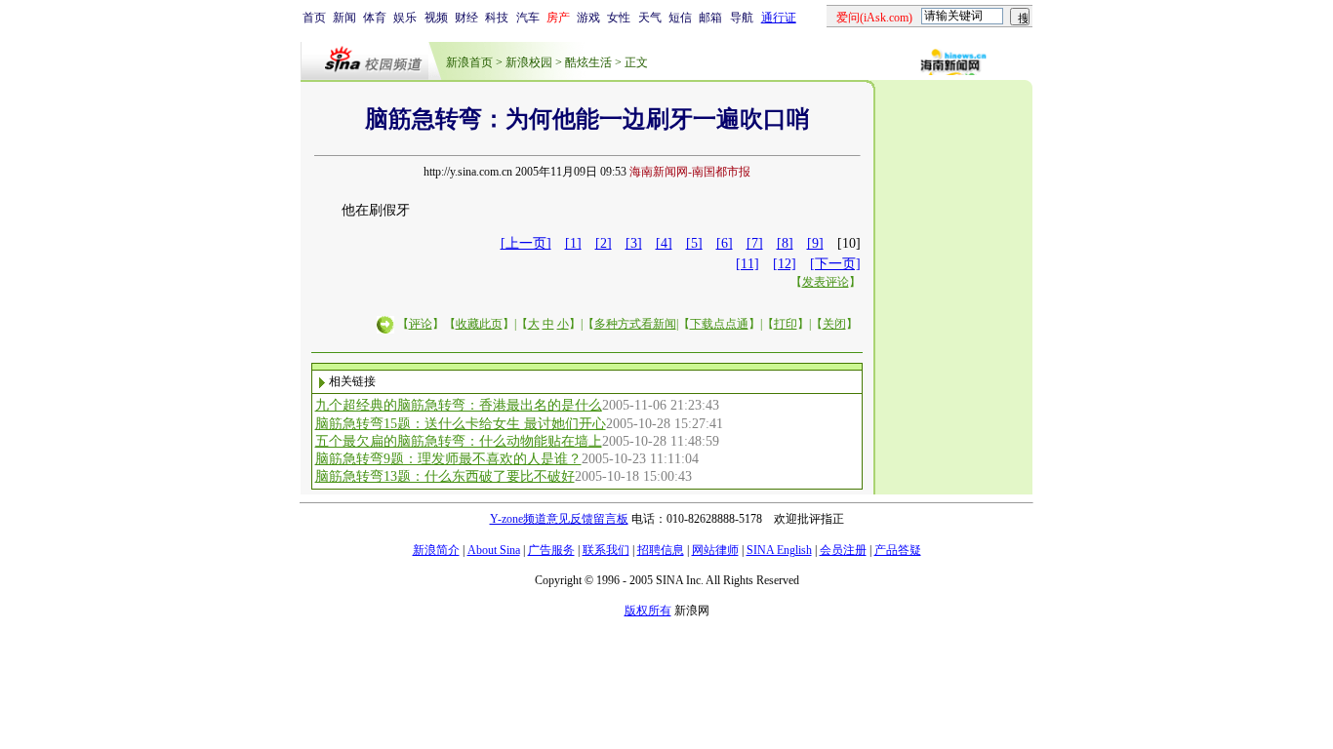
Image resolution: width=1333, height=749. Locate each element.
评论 (420, 324)
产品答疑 (897, 550)
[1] (573, 243)
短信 (680, 17)
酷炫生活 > (593, 62)
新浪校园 (528, 62)
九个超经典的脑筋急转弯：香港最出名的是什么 (458, 405)
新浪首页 (469, 62)
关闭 (834, 324)
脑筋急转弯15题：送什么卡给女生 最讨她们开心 (460, 423)
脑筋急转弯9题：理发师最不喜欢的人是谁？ (448, 459)
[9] (815, 243)
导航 (741, 17)
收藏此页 (479, 324)
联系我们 (606, 550)
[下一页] (835, 263)
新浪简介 (436, 550)
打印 (785, 324)
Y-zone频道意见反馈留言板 (559, 519)
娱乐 (405, 17)
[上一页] (526, 243)
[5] (694, 243)
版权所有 (648, 610)
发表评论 (825, 282)
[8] (785, 243)
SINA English (779, 550)
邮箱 (710, 17)
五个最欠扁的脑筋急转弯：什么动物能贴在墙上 (458, 441)
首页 (314, 17)
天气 (650, 17)
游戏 (588, 17)
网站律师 (715, 550)
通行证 (778, 17)
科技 (496, 17)
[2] (603, 243)
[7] (755, 243)
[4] (664, 243)
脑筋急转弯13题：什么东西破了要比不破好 (445, 476)
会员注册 (843, 550)
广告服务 (551, 550)
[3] (634, 243)
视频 (436, 17)
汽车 (528, 17)
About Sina (493, 550)
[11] (747, 263)
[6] (724, 243)
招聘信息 (660, 550)
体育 (374, 17)
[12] (784, 263)
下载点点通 (719, 324)
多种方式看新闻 (635, 324)
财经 (466, 17)
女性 (618, 17)
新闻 (344, 17)
